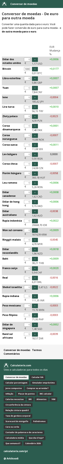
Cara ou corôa (12, 427)
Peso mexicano (11, 305)
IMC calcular (46, 393)
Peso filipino (9, 315)
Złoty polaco (10, 116)
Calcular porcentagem (16, 382)
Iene (5, 97)
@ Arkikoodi (11, 458)
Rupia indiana (10, 296)
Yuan (5, 87)
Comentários (12, 353)
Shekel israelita (12, 287)
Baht (5, 258)
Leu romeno (9, 182)
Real (5, 277)
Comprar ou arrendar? (37, 388)
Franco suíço (9, 268)
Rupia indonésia (12, 220)
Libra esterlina (11, 78)
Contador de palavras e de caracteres (24, 432)
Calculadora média (15, 438)
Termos (37, 350)
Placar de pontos (26, 393)
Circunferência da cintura (18, 405)
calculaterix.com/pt (16, 451)
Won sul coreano (12, 230)
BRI (30, 399)
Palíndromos (39, 421)
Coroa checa (9, 163)
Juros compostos (14, 388)
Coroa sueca (9, 144)
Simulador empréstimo (43, 382)
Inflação (9, 393)
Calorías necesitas (15, 399)
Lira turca (8, 106)
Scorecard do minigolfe (17, 421)
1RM (53, 399)
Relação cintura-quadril (17, 410)
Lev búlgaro (9, 154)
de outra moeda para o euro (19, 31)
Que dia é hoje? (36, 438)
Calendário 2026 (33, 443)
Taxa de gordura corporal (18, 416)
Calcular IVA (37, 377)
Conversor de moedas (23, 4)
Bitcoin (6, 68)
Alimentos (41, 399)
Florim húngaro (11, 173)
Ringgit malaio (11, 239)
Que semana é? (13, 443)
